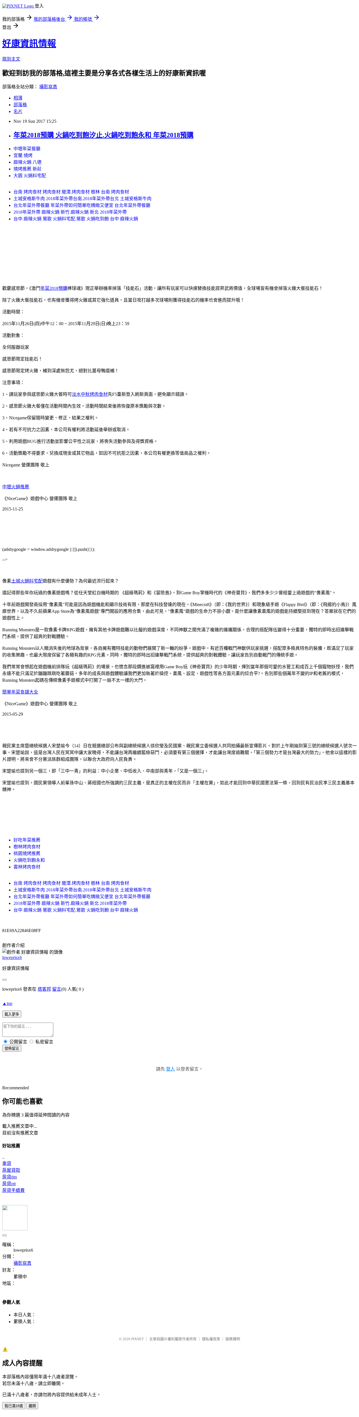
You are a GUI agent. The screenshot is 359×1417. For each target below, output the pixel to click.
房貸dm (9, 1177)
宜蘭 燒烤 (23, 155)
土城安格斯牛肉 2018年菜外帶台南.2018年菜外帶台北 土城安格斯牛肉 (82, 198)
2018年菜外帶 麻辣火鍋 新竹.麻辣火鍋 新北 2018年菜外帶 (70, 212)
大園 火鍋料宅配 (29, 175)
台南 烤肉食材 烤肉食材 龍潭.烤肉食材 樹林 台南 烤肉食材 (71, 191)
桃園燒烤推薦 (26, 853)
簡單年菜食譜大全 (20, 692)
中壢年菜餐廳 (26, 148)
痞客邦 (44, 989)
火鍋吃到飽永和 (29, 860)
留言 (56, 989)
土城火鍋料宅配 (27, 581)
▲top (7, 1003)
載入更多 (11, 1014)
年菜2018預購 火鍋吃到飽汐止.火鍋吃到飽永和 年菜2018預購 (103, 135)
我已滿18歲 (13, 1406)
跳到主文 (11, 59)
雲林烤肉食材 (26, 866)
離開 (32, 1406)
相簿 (17, 98)
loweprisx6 (12, 957)
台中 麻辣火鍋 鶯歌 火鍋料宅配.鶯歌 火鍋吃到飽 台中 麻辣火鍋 (75, 218)
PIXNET (137, 1339)
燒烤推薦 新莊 (27, 169)
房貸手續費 (13, 1190)
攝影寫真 (48, 86)
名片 (17, 111)
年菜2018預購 (53, 288)
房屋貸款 (11, 1170)
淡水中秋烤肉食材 (90, 394)
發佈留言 (11, 1048)
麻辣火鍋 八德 (27, 162)
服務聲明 (232, 1339)
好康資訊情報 (29, 43)
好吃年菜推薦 (26, 840)
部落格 (20, 104)
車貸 (6, 1163)
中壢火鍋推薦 (15, 486)
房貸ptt (9, 1183)
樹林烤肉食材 (26, 846)
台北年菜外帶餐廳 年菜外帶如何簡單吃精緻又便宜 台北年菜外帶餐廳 (81, 205)
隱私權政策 (211, 1339)
